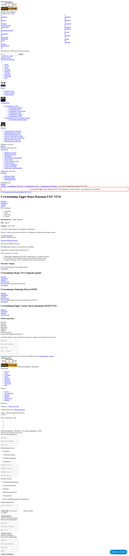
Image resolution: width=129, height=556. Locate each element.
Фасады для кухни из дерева (14, 136)
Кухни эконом (9, 94)
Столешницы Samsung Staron (17, 119)
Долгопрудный (5, 25)
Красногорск (5, 46)
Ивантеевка (4, 37)
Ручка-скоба (8, 159)
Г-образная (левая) (9, 455)
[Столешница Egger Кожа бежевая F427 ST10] (16, 192)
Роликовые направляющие (13, 158)
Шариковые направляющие (13, 168)
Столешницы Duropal (15, 108)
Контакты (8, 76)
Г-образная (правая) (9, 458)
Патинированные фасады (13, 134)
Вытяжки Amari (10, 176)
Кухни (3, 88)
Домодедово (5, 27)
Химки (66, 39)
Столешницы (9, 393)
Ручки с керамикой (11, 164)
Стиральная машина (9, 485)
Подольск (67, 27)
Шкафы (3, 184)
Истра (3, 40)
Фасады (3, 128)
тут (27, 250)
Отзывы (7, 73)
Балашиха (4, 17)
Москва (3, 1)
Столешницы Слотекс (15, 114)
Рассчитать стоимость (8, 59)
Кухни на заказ (9, 91)
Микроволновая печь (10, 492)
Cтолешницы (5, 103)
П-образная (6, 461)
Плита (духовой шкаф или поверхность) (16, 499)
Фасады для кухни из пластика (14, 138)
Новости (7, 71)
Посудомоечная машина (11, 482)
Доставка (7, 69)
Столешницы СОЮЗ (15, 116)
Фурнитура (4, 149)
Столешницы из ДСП (12, 106)
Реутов (66, 32)
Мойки (3, 146)
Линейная (6, 451)
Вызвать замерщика (4, 202)
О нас (6, 64)
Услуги (7, 66)
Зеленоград (4, 34)
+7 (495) (7, 56)
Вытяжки (4, 173)
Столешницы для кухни (15, 186)
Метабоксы (8, 156)
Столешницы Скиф (14, 113)
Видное (3, 20)
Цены (6, 68)
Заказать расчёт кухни (5, 281)
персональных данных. (46, 356)
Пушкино (67, 29)
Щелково (67, 42)
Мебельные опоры (10, 153)
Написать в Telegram (118, 552)
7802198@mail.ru (19, 409)
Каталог (8, 1)
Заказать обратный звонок (9, 240)
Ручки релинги (9, 163)
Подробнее (4, 269)
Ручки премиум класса (12, 161)
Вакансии (8, 74)
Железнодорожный (7, 30)
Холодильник (7, 495)
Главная (3, 186)
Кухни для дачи (10, 93)
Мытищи (67, 20)
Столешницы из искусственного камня (17, 118)
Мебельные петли (10, 154)
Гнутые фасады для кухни (13, 131)
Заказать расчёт (3, 205)
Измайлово (4, 39)
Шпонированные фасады (13, 141)
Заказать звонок (6, 58)
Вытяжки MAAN (10, 179)
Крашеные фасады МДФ (12, 133)
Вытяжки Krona (10, 178)
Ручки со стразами (10, 166)
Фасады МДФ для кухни (12, 139)
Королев (3, 44)
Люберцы (67, 17)
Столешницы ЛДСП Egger (16, 111)
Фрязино (67, 35)
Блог (6, 78)
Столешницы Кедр (14, 109)
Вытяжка (6, 489)
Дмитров (4, 23)
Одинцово (67, 23)
